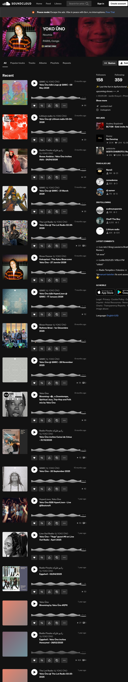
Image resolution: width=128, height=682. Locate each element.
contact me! (106, 106)
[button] (34, 83)
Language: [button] (107, 315)
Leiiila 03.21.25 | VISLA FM (111, 260)
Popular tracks (17, 63)
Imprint (99, 302)
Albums (43, 63)
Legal (98, 299)
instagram (105, 110)
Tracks (32, 63)
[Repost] (42, 105)
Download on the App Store (105, 292)
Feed (48, 3)
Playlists (54, 63)
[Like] (34, 105)
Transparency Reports (115, 305)
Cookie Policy (117, 299)
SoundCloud (16, 3)
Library (58, 3)
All (5, 63)
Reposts (67, 63)
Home (39, 3)
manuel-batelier (106, 274)
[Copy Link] (57, 105)
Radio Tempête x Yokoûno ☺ (113, 270)
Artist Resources (113, 302)
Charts (99, 305)
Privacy (106, 299)
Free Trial (110, 12)
